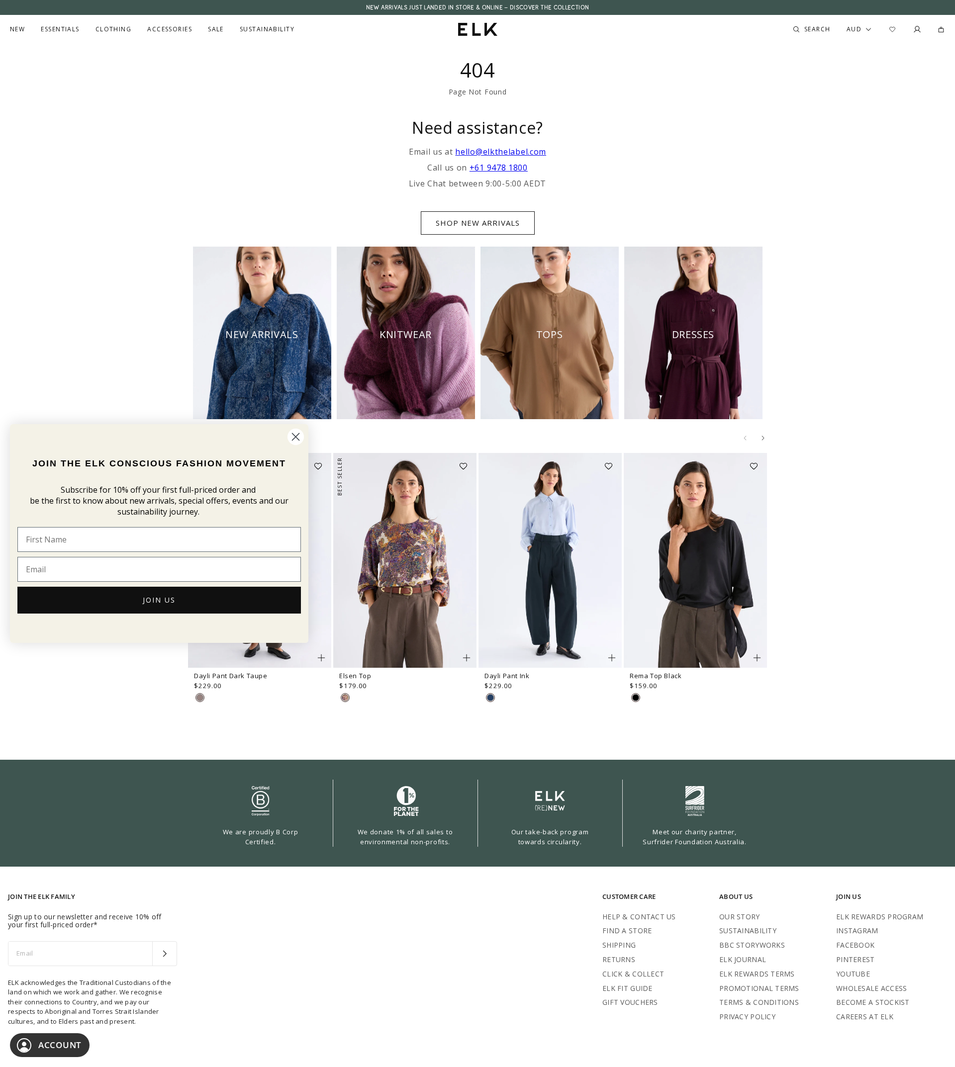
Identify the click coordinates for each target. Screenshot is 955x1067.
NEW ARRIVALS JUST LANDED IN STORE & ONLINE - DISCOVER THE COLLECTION (477, 7)
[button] (321, 463)
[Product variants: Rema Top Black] (757, 658)
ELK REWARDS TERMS (757, 973)
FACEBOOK (855, 945)
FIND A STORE (627, 930)
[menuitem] (17, 29)
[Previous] (745, 438)
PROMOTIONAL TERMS (759, 988)
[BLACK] (635, 697)
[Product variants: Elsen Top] (467, 658)
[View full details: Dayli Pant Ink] (550, 560)
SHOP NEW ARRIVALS (478, 223)
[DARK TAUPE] (199, 697)
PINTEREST (855, 959)
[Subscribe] (164, 954)
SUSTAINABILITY (747, 930)
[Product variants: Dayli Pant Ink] (612, 658)
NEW (17, 29)
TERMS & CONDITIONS (759, 1002)
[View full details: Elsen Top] (405, 560)
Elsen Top (355, 676)
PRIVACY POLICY (747, 1016)
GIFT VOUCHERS (630, 1002)
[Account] (917, 29)
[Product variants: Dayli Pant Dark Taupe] (321, 658)
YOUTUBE (853, 973)
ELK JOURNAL (742, 959)
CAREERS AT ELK (864, 1016)
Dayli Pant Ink (506, 676)
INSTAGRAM (857, 930)
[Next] (763, 438)
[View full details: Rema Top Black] (695, 560)
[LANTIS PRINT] (345, 697)
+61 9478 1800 (499, 167)
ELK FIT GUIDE (627, 988)
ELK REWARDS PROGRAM (879, 916)
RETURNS (618, 959)
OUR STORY (739, 916)
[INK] (490, 697)
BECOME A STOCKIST (873, 1002)
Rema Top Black (655, 676)
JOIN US (159, 600)
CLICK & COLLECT (633, 973)
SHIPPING (619, 945)
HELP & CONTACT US (639, 916)
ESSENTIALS (60, 29)
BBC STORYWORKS (752, 945)
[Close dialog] (295, 436)
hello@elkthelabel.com (500, 151)
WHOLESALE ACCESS (871, 988)
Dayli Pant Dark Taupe (231, 676)
